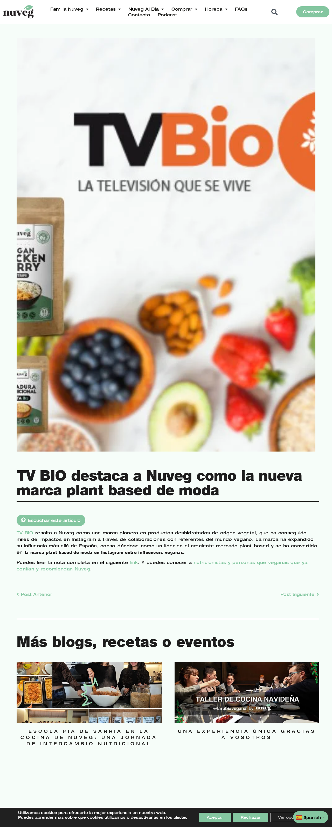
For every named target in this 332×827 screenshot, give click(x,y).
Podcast (167, 14)
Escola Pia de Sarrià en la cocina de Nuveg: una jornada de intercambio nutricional (88, 737)
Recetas (106, 9)
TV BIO (26, 532)
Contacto (139, 14)
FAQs (241, 9)
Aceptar (215, 817)
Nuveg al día (143, 9)
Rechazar (250, 817)
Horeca (213, 9)
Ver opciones (291, 817)
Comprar (181, 9)
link (134, 562)
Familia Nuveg (66, 9)
